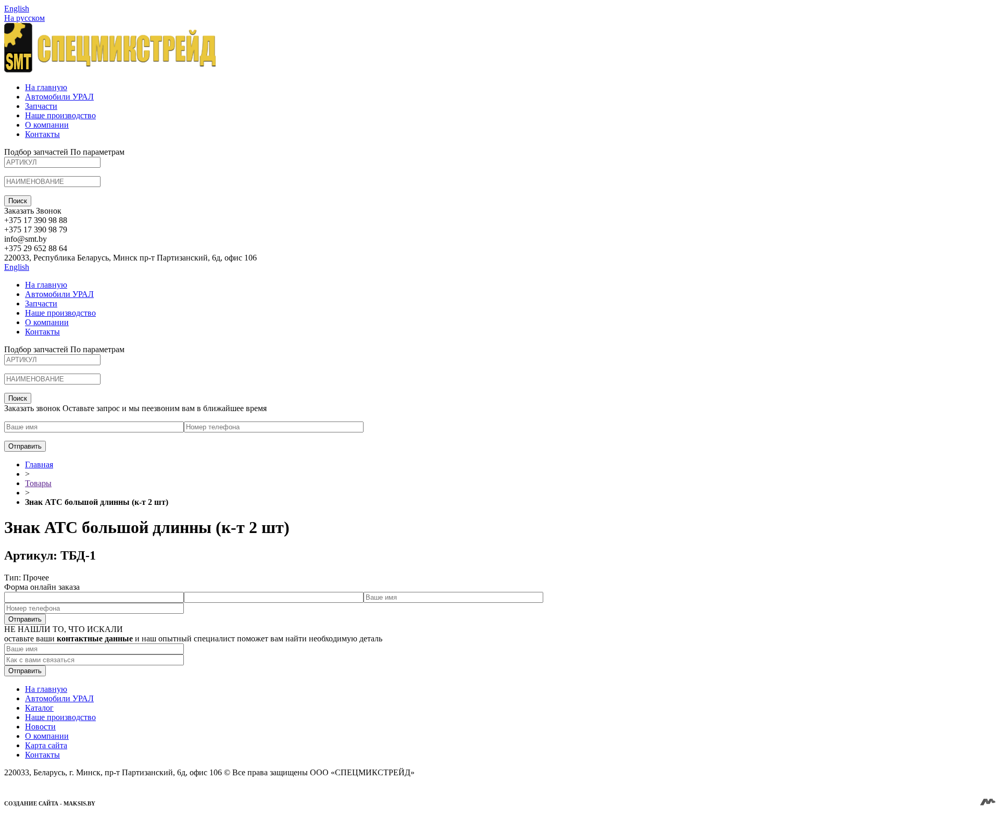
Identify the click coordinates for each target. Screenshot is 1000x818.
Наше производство (60, 115)
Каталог (39, 707)
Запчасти (41, 106)
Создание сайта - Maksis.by (49, 803)
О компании (47, 124)
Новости (40, 726)
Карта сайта (46, 745)
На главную (46, 87)
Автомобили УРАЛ (59, 96)
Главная (39, 464)
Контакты (42, 134)
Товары (38, 483)
